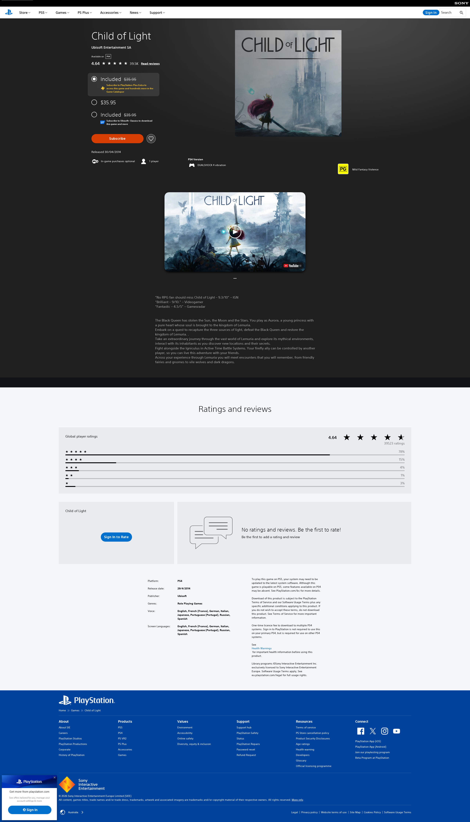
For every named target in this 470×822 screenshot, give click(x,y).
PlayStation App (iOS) (368, 741)
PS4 (120, 733)
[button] (235, 232)
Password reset (246, 749)
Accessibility (184, 733)
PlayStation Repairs (248, 744)
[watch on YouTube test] (292, 265)
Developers (303, 755)
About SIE (64, 727)
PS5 (41, 12)
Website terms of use (334, 812)
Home (62, 710)
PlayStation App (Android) (370, 746)
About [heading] (64, 721)
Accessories (109, 12)
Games (61, 12)
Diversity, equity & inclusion (194, 744)
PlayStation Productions (73, 744)
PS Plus (83, 12)
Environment (184, 727)
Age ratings (303, 744)
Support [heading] (243, 721)
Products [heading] (125, 721)
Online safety (185, 738)
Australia (73, 812)
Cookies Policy (372, 812)
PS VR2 (122, 738)
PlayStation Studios (70, 738)
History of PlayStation (71, 755)
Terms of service (306, 727)
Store (23, 12)
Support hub (244, 727)
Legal (294, 812)
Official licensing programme (313, 766)
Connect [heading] (361, 721)
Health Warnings (262, 648)
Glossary (301, 760)
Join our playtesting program (372, 752)
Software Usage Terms (397, 812)
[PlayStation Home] (8, 12)
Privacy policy (309, 812)
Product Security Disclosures (313, 738)
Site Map (355, 812)
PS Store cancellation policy (312, 733)
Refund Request (246, 755)
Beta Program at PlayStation (372, 757)
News (134, 12)
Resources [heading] (304, 721)
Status (240, 738)
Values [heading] (182, 721)
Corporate (64, 749)
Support (156, 12)
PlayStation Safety (247, 733)
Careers (63, 733)
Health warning (305, 749)
